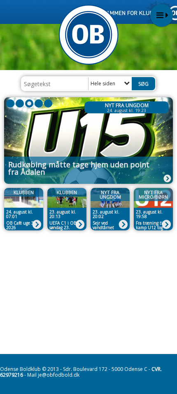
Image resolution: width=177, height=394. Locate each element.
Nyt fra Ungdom (127, 105)
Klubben (24, 192)
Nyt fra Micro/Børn (153, 194)
